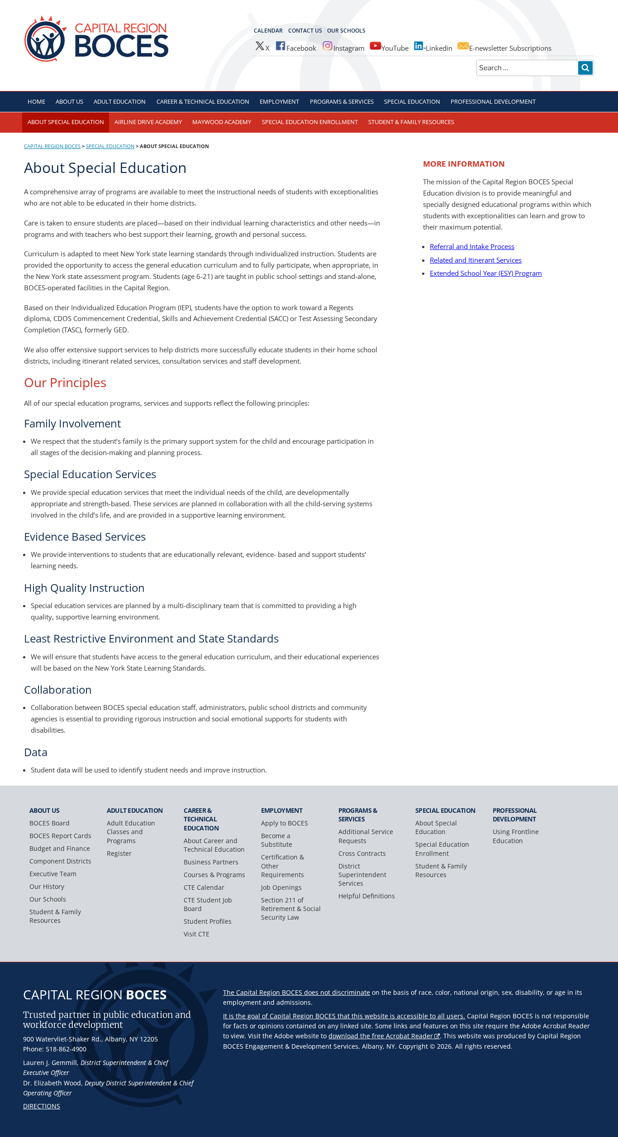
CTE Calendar (204, 887)
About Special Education (66, 122)
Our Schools (346, 30)
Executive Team (52, 873)
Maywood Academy (221, 122)
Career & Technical (203, 101)
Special (412, 101)
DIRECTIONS (41, 1106)
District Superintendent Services (362, 875)
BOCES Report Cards (60, 835)
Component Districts (60, 861)
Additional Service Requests (365, 835)
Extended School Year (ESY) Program (486, 273)
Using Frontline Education (516, 835)
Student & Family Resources (411, 122)
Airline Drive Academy (148, 122)
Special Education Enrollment (310, 122)
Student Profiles (208, 921)
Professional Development (493, 101)
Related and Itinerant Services (476, 259)
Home (36, 101)
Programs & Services (342, 101)
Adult (120, 101)
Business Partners (211, 862)
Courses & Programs (214, 874)
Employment (279, 101)
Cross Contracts (362, 853)
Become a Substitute (276, 840)
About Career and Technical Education (214, 845)
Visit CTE (196, 934)
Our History (46, 886)
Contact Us (305, 30)
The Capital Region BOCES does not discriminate (296, 992)
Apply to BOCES (284, 823)
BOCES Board (49, 823)
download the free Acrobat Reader (380, 1035)
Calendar (268, 30)
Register (119, 853)
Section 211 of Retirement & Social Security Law (291, 908)
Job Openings (281, 887)
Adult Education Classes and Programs (131, 831)
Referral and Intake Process (472, 246)
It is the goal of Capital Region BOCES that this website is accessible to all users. (344, 1016)
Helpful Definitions (366, 896)
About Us (69, 101)
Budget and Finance (59, 848)
